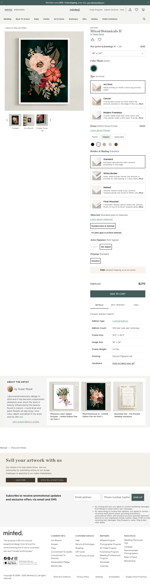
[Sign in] (130, 9)
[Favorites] (136, 9)
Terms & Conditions (62, 576)
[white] (98, 144)
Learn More (20, 480)
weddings (19, 10)
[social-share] (92, 39)
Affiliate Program (107, 540)
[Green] (93, 68)
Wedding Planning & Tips (133, 541)
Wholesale (104, 562)
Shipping (79, 548)
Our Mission (56, 540)
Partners (104, 536)
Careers (54, 544)
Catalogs (128, 546)
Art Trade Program (108, 548)
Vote (122, 10)
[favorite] (99, 39)
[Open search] (144, 19)
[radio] (118, 87)
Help (77, 540)
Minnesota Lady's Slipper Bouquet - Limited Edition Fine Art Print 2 (63, 416)
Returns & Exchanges (84, 544)
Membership (129, 560)
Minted (3, 448)
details (99, 305)
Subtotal (95, 283)
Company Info (58, 536)
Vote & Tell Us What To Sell (52, 480)
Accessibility (114, 576)
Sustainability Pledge (60, 562)
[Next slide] (50, 120)
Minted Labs (56, 565)
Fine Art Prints (18, 448)
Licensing (104, 565)
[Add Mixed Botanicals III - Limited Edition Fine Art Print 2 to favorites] (108, 384)
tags (136, 305)
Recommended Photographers (131, 552)
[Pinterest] (9, 558)
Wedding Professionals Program (110, 557)
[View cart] (143, 9)
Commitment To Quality (61, 551)
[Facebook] (5, 558)
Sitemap (99, 576)
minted (8, 10)
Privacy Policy (83, 576)
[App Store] (10, 564)
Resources (129, 536)
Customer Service (84, 536)
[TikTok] (12, 558)
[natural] (104, 144)
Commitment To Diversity (58, 557)
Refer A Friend (130, 557)
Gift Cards (80, 551)
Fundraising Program (109, 551)
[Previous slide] (7, 120)
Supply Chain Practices (136, 576)
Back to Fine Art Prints (16, 28)
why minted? (118, 305)
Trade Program (96, 10)
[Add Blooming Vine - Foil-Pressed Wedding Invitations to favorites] (140, 384)
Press (53, 548)
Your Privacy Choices (84, 555)
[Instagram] (16, 558)
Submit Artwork (111, 10)
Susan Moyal (98, 34)
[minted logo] (75, 10)
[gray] (110, 144)
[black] (92, 144)
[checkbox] (94, 137)
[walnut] (116, 144)
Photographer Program (110, 544)
